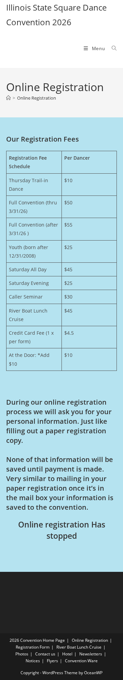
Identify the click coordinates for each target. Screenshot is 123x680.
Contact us (45, 654)
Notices (33, 661)
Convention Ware (81, 661)
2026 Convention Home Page (37, 640)
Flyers (52, 661)
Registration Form (33, 647)
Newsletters (90, 654)
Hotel (67, 654)
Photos (21, 654)
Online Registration (36, 98)
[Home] (8, 98)
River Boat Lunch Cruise (78, 647)
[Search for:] (112, 48)
